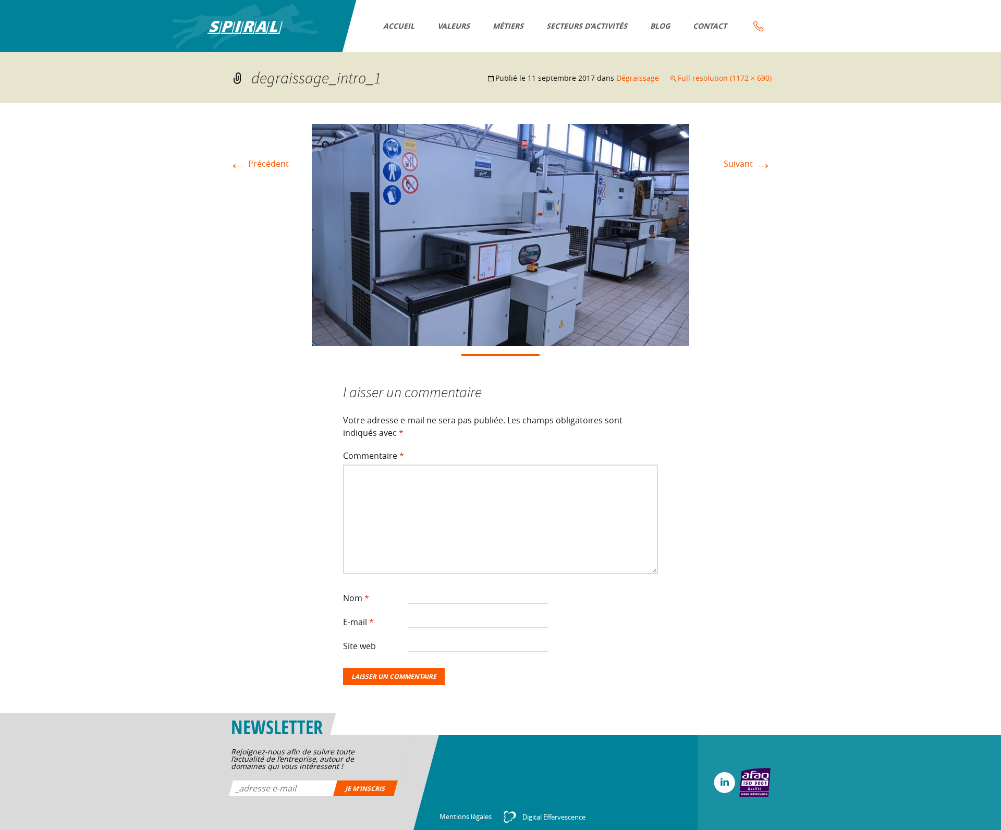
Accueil (400, 26)
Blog (661, 26)
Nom (356, 598)
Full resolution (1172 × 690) (725, 78)
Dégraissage (637, 78)
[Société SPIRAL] (245, 26)
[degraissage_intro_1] (500, 234)
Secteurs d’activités (587, 26)
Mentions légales (466, 816)
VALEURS (454, 26)
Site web (359, 646)
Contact (710, 26)
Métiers (509, 26)
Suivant (748, 163)
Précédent (259, 163)
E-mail (358, 622)
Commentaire (373, 455)
